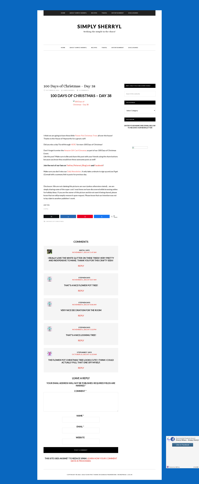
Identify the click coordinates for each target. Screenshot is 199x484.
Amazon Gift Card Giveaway (75, 150)
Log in (129, 474)
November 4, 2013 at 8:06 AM (84, 305)
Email (80, 426)
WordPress (122, 474)
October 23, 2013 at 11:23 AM (84, 354)
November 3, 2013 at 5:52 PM (84, 329)
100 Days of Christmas (55, 221)
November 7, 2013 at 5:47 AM (84, 252)
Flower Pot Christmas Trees (86, 135)
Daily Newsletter (74, 171)
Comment (80, 391)
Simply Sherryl (99, 26)
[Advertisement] (99, 69)
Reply (81, 266)
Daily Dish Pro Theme (90, 474)
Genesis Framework (108, 474)
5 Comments (84, 90)
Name (80, 415)
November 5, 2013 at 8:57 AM (84, 280)
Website (80, 437)
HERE (73, 144)
